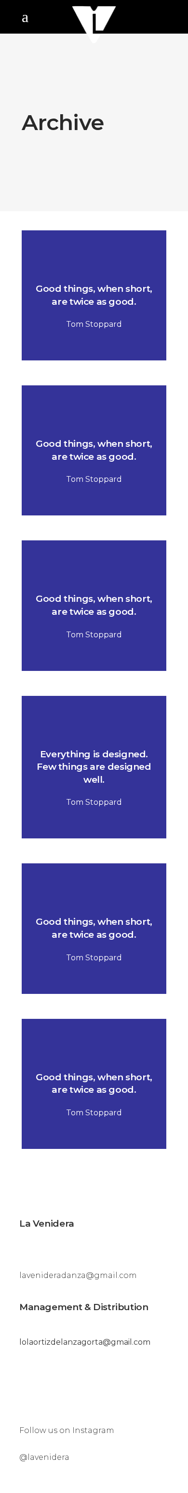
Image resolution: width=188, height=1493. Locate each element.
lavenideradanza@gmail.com (78, 1275)
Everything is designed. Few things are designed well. (94, 767)
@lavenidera (44, 1457)
